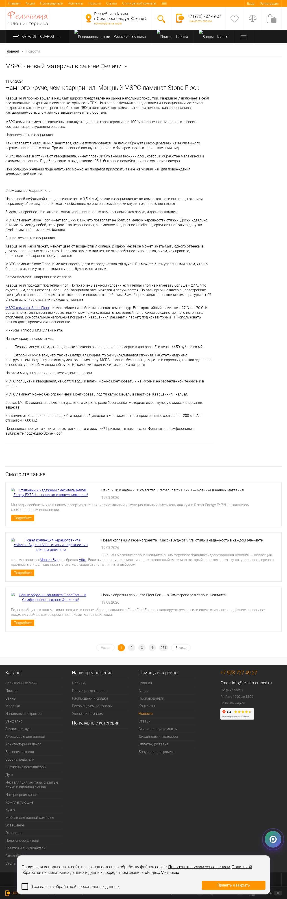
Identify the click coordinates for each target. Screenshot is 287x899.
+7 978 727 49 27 (238, 673)
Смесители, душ (18, 729)
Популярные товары (89, 691)
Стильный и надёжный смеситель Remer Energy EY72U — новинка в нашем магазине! (172, 490)
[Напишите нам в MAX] (273, 841)
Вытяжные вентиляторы (25, 767)
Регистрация (269, 3)
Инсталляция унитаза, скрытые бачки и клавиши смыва (31, 784)
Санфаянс (13, 721)
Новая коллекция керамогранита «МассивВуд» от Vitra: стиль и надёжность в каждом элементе (182, 540)
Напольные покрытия (23, 713)
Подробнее (23, 518)
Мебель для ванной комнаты (29, 817)
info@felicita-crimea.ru (252, 682)
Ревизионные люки (129, 36)
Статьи (111, 3)
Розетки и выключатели (25, 848)
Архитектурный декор (23, 744)
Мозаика (12, 706)
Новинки (79, 683)
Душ (9, 775)
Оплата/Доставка (153, 744)
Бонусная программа (156, 752)
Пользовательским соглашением (199, 866)
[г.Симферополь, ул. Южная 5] (88, 18)
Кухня (10, 810)
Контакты (75, 3)
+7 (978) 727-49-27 (204, 16)
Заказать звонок (200, 21)
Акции (30, 3)
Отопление (14, 833)
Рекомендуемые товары (92, 706)
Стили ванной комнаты (139, 3)
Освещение (14, 825)
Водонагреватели (19, 759)
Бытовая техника (19, 752)
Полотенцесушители (22, 840)
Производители (51, 3)
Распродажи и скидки (90, 698)
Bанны (222, 36)
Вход (250, 3)
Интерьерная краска (22, 795)
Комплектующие (19, 802)
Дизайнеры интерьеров (158, 736)
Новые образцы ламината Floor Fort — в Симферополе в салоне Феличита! (164, 595)
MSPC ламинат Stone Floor (27, 308)
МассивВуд (49, 560)
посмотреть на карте (108, 23)
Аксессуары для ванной (25, 736)
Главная (14, 3)
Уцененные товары (88, 713)
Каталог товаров (38, 36)
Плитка (181, 36)
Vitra (82, 560)
